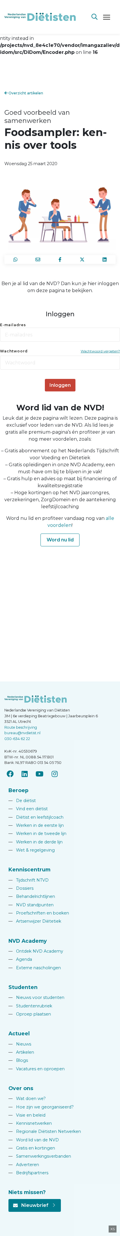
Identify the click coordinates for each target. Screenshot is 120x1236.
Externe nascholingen (34, 967)
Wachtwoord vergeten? (100, 351)
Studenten (23, 987)
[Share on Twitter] (82, 259)
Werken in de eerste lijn (36, 825)
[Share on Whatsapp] (15, 259)
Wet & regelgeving (31, 850)
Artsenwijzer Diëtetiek (34, 921)
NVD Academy (27, 941)
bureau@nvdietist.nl (22, 733)
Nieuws (19, 1044)
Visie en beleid (26, 1115)
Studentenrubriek (30, 1006)
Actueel (19, 1033)
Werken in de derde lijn (35, 842)
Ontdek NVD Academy (35, 951)
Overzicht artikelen (25, 93)
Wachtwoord (14, 351)
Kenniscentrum (29, 869)
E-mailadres (13, 325)
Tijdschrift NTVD (28, 880)
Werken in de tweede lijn (37, 833)
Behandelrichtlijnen (31, 896)
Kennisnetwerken (30, 1123)
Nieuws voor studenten (36, 997)
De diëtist (22, 800)
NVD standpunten (31, 904)
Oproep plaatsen (29, 1014)
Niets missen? (27, 1192)
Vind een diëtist (28, 808)
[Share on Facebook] (60, 259)
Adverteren (23, 1164)
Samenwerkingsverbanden (39, 1156)
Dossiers (20, 888)
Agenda (20, 959)
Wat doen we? (27, 1098)
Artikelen (21, 1052)
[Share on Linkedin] (104, 259)
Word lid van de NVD (33, 1140)
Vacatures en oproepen (36, 1068)
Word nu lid (60, 540)
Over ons (20, 1088)
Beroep (18, 790)
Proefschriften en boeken (38, 913)
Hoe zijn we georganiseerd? (41, 1107)
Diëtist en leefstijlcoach (35, 817)
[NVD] (40, 16)
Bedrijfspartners (28, 1172)
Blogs (18, 1060)
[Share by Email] (38, 259)
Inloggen (60, 385)
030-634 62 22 (17, 739)
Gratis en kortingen (31, 1148)
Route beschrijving (20, 727)
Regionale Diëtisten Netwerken (44, 1131)
